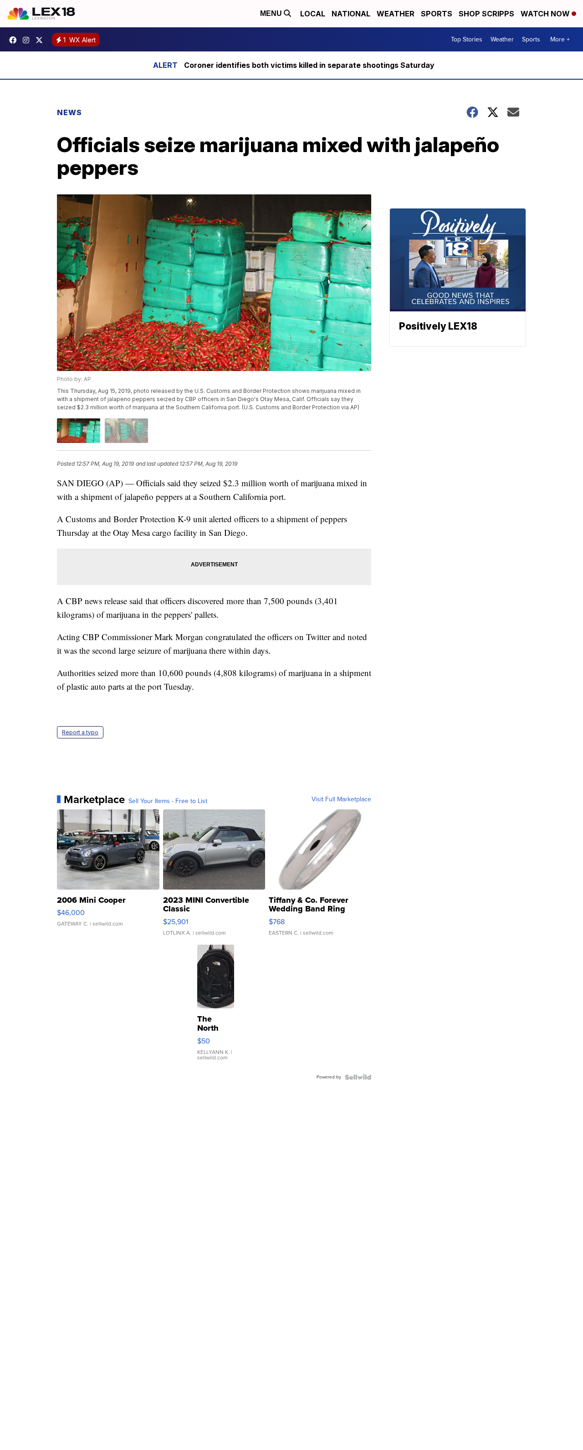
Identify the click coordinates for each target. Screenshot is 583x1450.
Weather (395, 13)
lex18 (15, 40)
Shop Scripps (486, 13)
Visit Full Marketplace (341, 799)
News (69, 112)
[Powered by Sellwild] (358, 1077)
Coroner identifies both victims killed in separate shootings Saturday (309, 65)
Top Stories (466, 39)
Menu (272, 13)
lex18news (41, 40)
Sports (436, 13)
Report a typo (80, 732)
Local (312, 13)
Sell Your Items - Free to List (167, 801)
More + (560, 39)
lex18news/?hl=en (28, 40)
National (351, 13)
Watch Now (546, 13)
